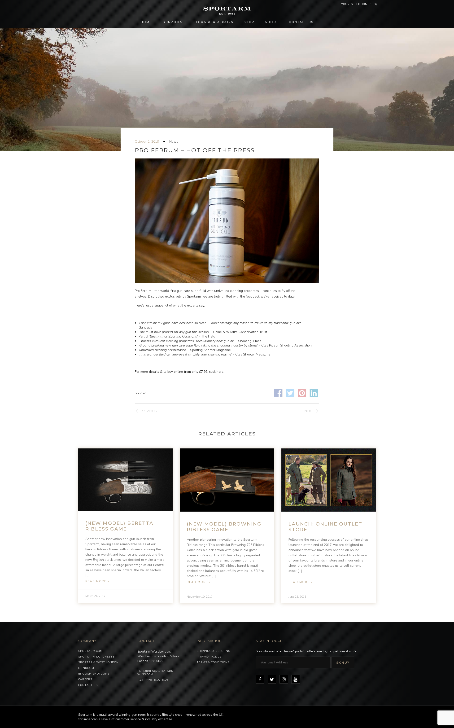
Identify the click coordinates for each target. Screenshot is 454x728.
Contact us (301, 22)
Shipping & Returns (213, 651)
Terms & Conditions (213, 662)
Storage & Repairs (213, 22)
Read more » (97, 581)
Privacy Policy (209, 656)
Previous (149, 411)
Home (146, 22)
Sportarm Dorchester (97, 656)
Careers (85, 679)
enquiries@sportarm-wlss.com (156, 672)
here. (220, 371)
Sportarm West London (98, 662)
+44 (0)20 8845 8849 (152, 680)
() (357, 4)
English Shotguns (93, 673)
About (271, 22)
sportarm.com (90, 651)
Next (309, 411)
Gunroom (172, 22)
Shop (249, 22)
